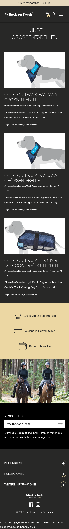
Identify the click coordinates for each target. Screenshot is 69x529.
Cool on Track (16, 124)
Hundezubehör (31, 124)
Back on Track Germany (39, 512)
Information (13, 463)
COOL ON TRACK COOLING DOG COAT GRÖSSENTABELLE (33, 263)
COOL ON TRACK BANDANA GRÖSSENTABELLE (30, 97)
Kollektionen (14, 473)
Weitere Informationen (20, 484)
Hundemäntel (30, 294)
